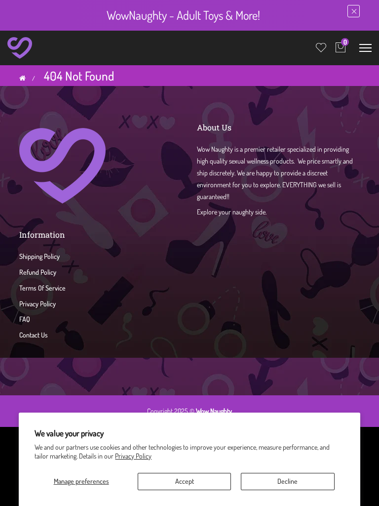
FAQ (24, 319)
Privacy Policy (133, 456)
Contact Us (33, 335)
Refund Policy (37, 272)
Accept (184, 481)
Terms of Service (42, 288)
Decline (287, 481)
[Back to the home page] (22, 78)
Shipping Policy (39, 256)
